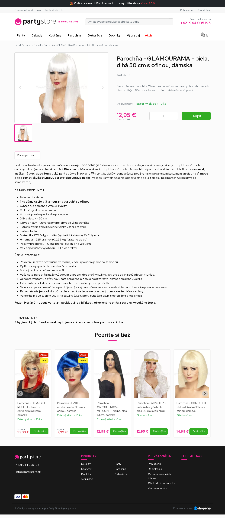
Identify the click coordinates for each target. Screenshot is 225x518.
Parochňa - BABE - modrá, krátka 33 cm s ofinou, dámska (71, 407)
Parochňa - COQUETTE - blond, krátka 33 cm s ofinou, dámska (192, 407)
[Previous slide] (20, 87)
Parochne (120, 468)
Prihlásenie (187, 10)
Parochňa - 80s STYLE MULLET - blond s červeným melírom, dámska (31, 409)
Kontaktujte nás (54, 10)
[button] (21, 36)
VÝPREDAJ (88, 479)
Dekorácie (121, 474)
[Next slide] (102, 87)
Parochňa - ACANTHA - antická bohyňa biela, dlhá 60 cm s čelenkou (151, 407)
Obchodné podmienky (27, 10)
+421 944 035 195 (27, 465)
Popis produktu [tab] (27, 155)
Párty (118, 463)
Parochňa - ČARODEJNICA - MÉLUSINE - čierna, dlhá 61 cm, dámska (112, 409)
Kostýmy (86, 468)
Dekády (86, 463)
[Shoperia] (202, 508)
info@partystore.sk (28, 472)
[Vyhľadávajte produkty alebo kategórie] (171, 21)
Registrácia (204, 10)
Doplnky (86, 474)
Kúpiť (197, 116)
